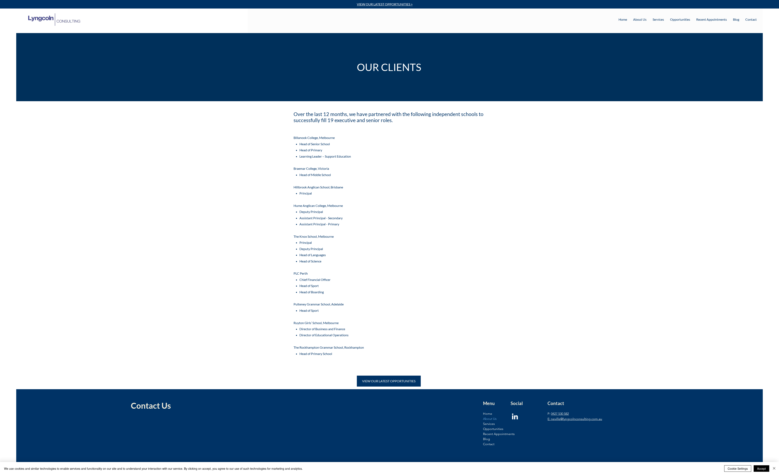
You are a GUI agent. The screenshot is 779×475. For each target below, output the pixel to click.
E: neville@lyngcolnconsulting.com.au (575, 419)
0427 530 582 (560, 414)
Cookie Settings (738, 468)
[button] (640, 19)
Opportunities (493, 429)
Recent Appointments (499, 434)
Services (489, 424)
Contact (488, 444)
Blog (486, 439)
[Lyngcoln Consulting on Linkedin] (515, 416)
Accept (761, 468)
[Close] (774, 468)
